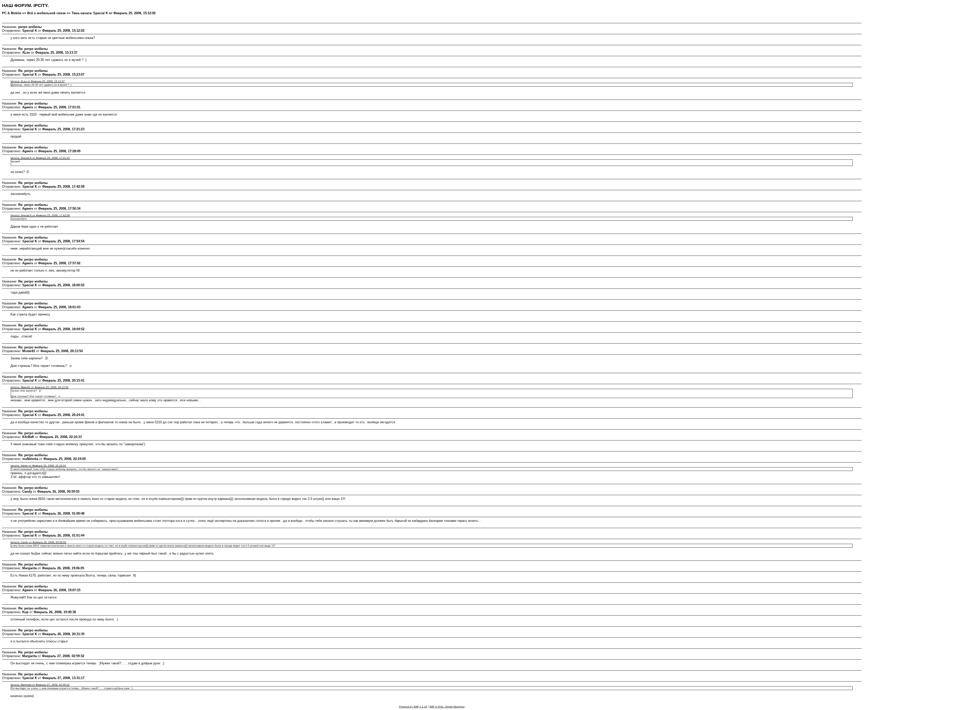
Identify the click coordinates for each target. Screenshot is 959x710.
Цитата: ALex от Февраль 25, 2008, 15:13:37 (37, 81)
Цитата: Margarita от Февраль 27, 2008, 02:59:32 (39, 684)
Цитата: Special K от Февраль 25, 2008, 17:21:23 (40, 157)
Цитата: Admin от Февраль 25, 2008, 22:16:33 (38, 465)
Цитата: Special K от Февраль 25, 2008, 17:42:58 (40, 215)
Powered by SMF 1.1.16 (413, 706)
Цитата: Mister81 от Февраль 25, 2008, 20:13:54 (39, 387)
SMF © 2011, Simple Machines (447, 706)
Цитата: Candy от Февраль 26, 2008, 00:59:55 (38, 542)
